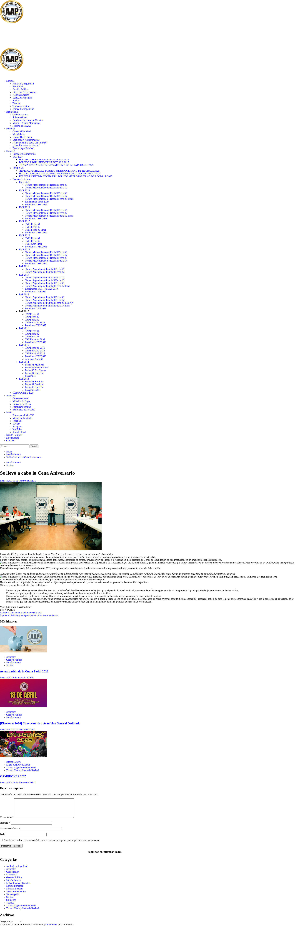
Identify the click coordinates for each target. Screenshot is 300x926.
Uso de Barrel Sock (22, 137)
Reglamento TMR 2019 (37, 201)
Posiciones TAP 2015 (35, 356)
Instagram (17, 426)
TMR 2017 (24, 221)
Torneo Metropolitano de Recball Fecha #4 (46, 260)
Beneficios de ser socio (23, 409)
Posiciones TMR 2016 (36, 246)
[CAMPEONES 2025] (23, 756)
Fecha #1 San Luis (34, 381)
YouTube (17, 429)
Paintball (10, 128)
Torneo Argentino (21, 106)
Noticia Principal (14, 885)
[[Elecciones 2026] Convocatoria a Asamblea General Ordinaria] (23, 706)
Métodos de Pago (21, 401)
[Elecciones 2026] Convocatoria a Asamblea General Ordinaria (40, 723)
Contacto (10, 440)
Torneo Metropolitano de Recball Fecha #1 (46, 184)
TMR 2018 (24, 207)
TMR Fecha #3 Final (35, 229)
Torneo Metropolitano (23, 109)
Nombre (5, 822)
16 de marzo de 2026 (23, 729)
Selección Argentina (22, 97)
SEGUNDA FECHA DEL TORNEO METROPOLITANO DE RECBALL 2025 (59, 173)
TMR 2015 (24, 249)
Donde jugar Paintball (23, 148)
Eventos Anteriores (21, 179)
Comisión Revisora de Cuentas (27, 120)
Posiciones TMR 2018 (36, 218)
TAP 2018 (24, 294)
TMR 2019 (24, 190)
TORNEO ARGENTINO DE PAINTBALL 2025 (44, 159)
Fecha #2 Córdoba (34, 384)
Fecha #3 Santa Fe (34, 387)
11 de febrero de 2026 (24, 782)
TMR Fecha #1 (32, 224)
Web (2, 834)
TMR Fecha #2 (32, 227)
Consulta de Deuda (21, 404)
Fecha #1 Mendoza (34, 364)
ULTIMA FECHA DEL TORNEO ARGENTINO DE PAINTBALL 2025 (56, 165)
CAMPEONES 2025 (23, 392)
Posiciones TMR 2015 (36, 263)
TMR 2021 (24, 182)
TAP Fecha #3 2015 (35, 353)
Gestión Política (20, 89)
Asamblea (11, 657)
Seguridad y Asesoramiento (26, 139)
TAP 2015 (24, 345)
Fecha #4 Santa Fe (34, 373)
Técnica (16, 103)
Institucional (12, 111)
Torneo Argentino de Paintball (21, 767)
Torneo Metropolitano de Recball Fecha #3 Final (49, 199)
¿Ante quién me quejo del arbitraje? (30, 142)
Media (9, 412)
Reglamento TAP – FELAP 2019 (41, 288)
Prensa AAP (6, 480)
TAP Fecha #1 (32, 314)
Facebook (17, 421)
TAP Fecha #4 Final (35, 322)
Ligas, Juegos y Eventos (24, 92)
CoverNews (51, 924)
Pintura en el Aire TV (23, 415)
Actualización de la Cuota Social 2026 (24, 671)
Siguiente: (29, 615)
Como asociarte (20, 398)
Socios (15, 100)
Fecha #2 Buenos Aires (36, 367)
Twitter (16, 423)
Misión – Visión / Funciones (26, 123)
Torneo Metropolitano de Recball (22, 770)
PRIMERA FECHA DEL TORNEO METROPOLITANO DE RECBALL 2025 (59, 170)
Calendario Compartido (24, 154)
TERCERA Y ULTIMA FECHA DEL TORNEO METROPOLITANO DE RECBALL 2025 (65, 176)
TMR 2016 (24, 235)
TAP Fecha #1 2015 (35, 347)
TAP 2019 (24, 274)
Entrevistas (17, 86)
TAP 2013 (24, 378)
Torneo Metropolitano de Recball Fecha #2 (46, 187)
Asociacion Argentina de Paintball (51, 36)
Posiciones (30, 376)
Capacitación (12, 871)
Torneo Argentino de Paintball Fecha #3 (44, 283)
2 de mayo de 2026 (22, 677)
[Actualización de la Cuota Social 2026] (23, 651)
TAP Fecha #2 (32, 317)
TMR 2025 (18, 168)
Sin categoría (12, 894)
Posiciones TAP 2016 (35, 342)
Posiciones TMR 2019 (36, 204)
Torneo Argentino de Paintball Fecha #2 (44, 272)
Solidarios (11, 900)
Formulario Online (21, 406)
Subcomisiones (19, 117)
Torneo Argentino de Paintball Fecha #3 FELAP (49, 302)
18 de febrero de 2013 (24, 480)
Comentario (6, 817)
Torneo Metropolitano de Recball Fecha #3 (46, 258)
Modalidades (18, 134)
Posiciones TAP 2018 (35, 308)
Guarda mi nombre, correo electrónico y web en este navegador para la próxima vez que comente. (52, 840)
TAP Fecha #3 (32, 319)
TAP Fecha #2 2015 (35, 350)
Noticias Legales (20, 95)
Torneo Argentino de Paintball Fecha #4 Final (47, 286)
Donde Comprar (14, 435)
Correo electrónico (10, 828)
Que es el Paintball (21, 131)
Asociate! (11, 395)
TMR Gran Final (33, 243)
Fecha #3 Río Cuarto (35, 370)
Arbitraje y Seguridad (23, 83)
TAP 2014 (24, 362)
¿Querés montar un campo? (26, 145)
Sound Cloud (19, 432)
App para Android (34, 359)
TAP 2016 (24, 328)
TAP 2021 (24, 266)
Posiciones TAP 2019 (35, 291)
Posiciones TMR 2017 (36, 232)
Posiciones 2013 (33, 390)
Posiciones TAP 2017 (35, 325)
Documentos (12, 437)
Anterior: (21, 612)
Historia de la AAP (21, 125)
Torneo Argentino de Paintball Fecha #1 (44, 269)
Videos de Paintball (22, 418)
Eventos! (10, 151)
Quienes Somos (20, 114)
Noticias (10, 80)
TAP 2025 (17, 156)
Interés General (13, 462)
